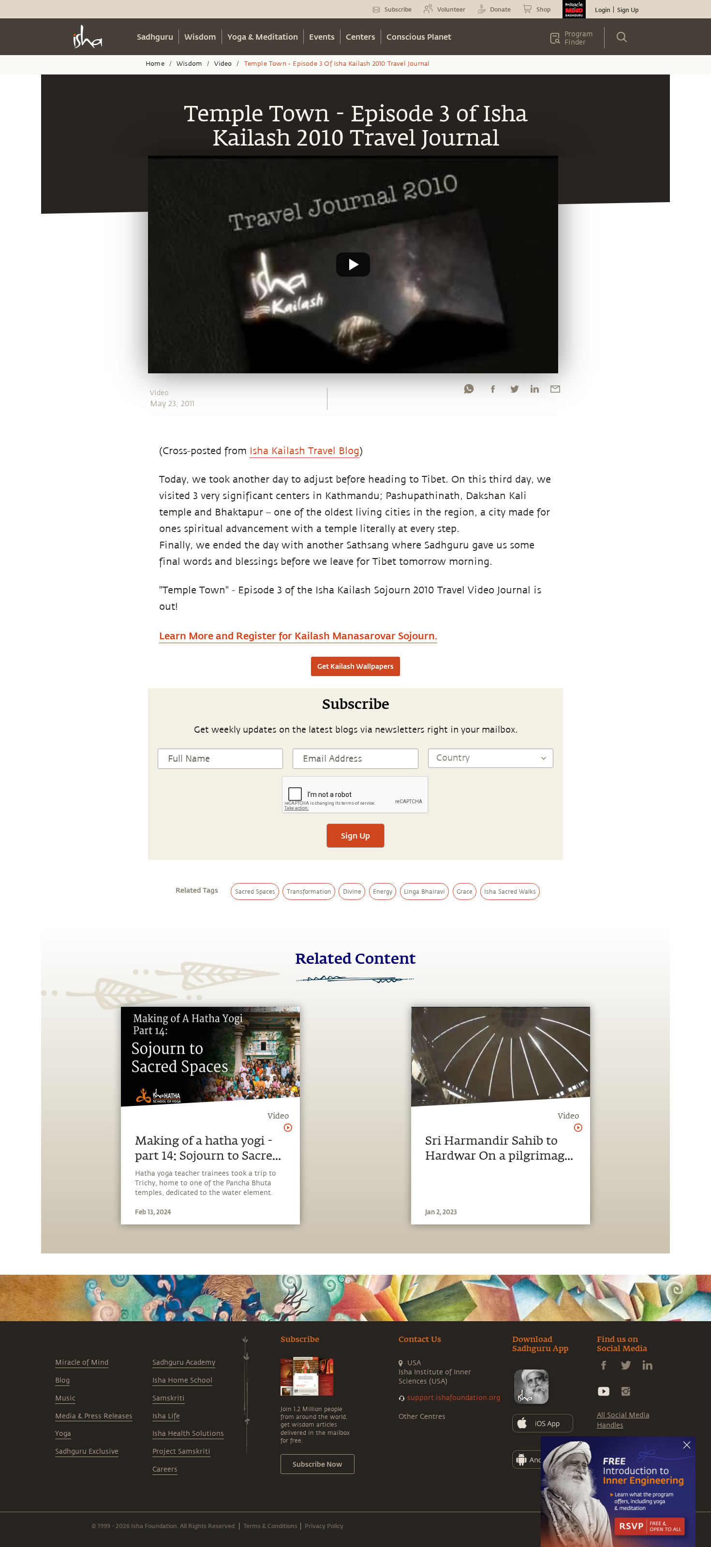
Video (223, 63)
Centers (360, 36)
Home (155, 63)
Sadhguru (155, 36)
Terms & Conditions (270, 1526)
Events (322, 36)
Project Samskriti (181, 1451)
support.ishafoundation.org (453, 1397)
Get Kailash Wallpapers (355, 666)
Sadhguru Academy (183, 1362)
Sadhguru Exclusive (86, 1451)
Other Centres (422, 1416)
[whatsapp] (468, 391)
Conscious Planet (418, 36)
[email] (555, 391)
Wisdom (200, 36)
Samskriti (168, 1398)
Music (65, 1398)
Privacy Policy (324, 1526)
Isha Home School (182, 1380)
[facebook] (493, 391)
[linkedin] (534, 391)
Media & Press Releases (94, 1416)
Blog (62, 1380)
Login (602, 10)
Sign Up (627, 10)
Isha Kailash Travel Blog (304, 451)
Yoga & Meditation (262, 36)
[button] (353, 264)
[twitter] (514, 391)
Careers (165, 1469)
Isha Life (166, 1416)
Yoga (63, 1433)
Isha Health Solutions (188, 1433)
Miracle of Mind (81, 1362)
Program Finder (578, 38)
